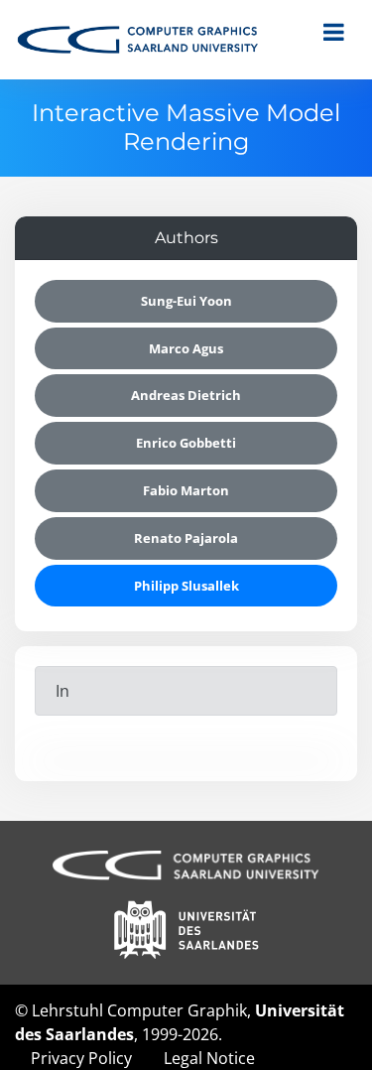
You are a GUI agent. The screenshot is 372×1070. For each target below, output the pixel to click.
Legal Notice (209, 1058)
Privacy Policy (81, 1058)
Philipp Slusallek (186, 586)
